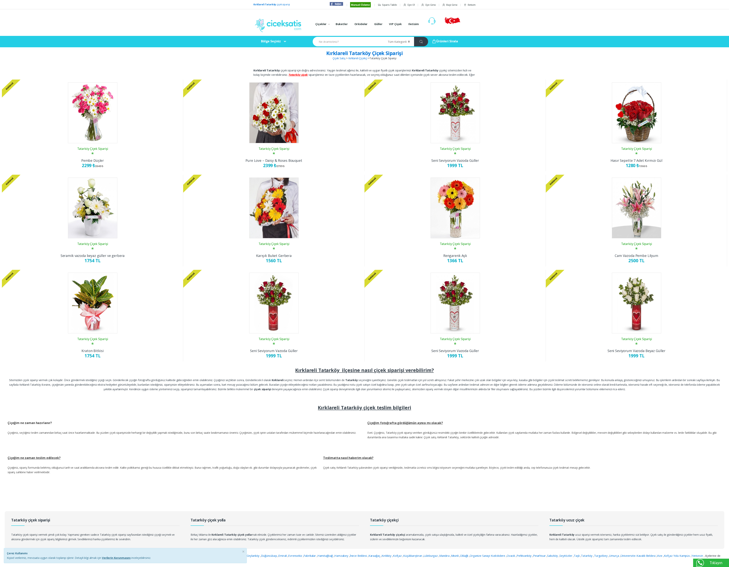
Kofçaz (397, 556)
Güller (378, 24)
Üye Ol (411, 4)
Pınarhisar (539, 556)
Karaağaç (374, 556)
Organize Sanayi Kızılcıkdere (488, 556)
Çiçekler (321, 24)
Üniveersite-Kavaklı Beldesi (638, 556)
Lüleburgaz (431, 556)
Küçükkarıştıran (413, 556)
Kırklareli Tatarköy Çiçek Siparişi (364, 53)
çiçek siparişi (271, 4)
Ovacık (511, 556)
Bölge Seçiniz (271, 41)
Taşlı (577, 556)
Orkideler (361, 24)
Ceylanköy (253, 556)
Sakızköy (553, 556)
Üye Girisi (430, 4)
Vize (660, 556)
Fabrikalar (310, 556)
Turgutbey (601, 556)
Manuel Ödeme (360, 4)
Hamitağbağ (325, 556)
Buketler (342, 24)
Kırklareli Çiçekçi (357, 58)
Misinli (455, 556)
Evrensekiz (295, 556)
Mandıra (444, 556)
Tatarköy (587, 556)
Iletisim (472, 4)
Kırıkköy (387, 556)
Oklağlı (464, 556)
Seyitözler (566, 556)
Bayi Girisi (451, 4)
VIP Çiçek (395, 24)
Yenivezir (697, 556)
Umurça (614, 556)
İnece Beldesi (359, 556)
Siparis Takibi (389, 4)
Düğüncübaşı (269, 556)
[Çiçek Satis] (279, 25)
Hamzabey (341, 556)
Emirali (282, 556)
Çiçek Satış (339, 58)
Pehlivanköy (524, 556)
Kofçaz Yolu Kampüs (677, 556)
